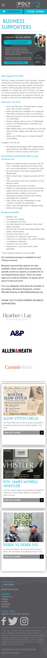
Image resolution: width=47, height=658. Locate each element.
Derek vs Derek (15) (20, 545)
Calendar (12, 11)
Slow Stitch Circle (20, 418)
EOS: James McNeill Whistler (20, 484)
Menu (3, 4)
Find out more (12, 432)
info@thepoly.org (9, 589)
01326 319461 (35, 11)
